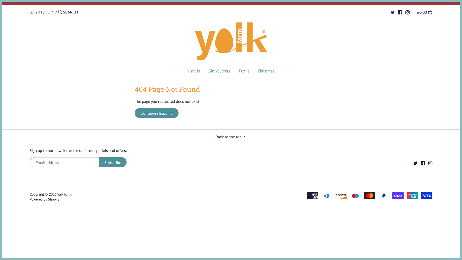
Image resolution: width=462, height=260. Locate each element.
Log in (36, 12)
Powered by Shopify (44, 199)
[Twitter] (393, 11)
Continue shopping (157, 113)
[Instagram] (407, 11)
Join (50, 12)
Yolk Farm (64, 194)
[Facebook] (400, 11)
